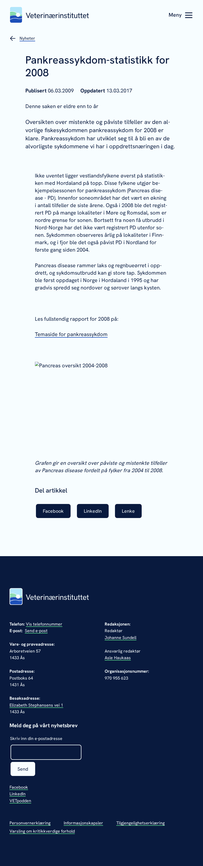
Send (22, 769)
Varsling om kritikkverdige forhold (42, 831)
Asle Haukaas (118, 657)
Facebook (19, 787)
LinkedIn (18, 794)
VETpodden (20, 800)
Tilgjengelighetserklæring (140, 823)
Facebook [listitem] (53, 511)
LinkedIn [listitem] (93, 511)
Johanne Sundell (120, 637)
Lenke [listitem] (128, 511)
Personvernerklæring (30, 823)
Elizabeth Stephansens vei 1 (36, 705)
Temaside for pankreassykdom (71, 334)
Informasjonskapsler (83, 823)
